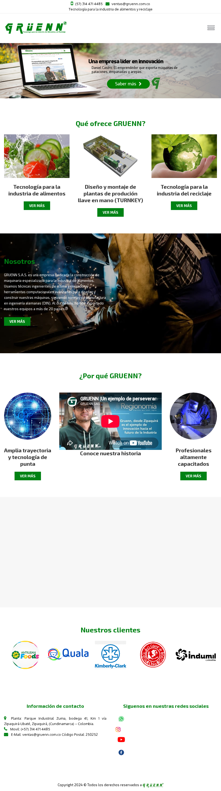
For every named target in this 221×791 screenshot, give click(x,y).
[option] (25, 655)
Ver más (37, 206)
